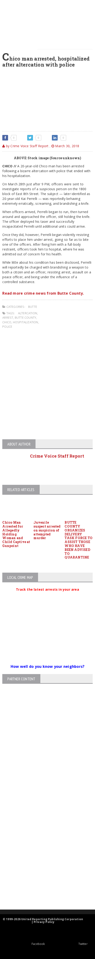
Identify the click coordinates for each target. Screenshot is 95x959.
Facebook (38, 944)
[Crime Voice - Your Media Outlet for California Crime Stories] (43, 891)
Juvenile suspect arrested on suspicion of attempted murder (46, 530)
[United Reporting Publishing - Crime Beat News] (43, 802)
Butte (32, 307)
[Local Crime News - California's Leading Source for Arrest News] (43, 822)
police (7, 326)
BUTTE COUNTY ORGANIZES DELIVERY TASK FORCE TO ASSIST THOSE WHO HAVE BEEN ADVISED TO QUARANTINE (78, 539)
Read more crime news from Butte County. (43, 293)
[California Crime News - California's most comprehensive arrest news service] (44, 857)
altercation (27, 313)
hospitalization (25, 322)
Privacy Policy (44, 922)
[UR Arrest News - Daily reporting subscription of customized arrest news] (43, 872)
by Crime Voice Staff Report (26, 146)
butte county (25, 317)
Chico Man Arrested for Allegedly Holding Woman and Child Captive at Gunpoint (16, 534)
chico (6, 322)
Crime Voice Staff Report (57, 456)
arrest (7, 317)
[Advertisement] (47, 384)
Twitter (83, 944)
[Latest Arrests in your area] (47, 595)
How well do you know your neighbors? (48, 666)
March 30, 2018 (66, 146)
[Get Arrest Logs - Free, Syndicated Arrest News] (43, 842)
